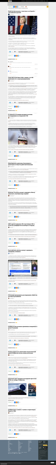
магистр (22, 178)
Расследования (30, 442)
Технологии (14, 76)
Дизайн (9, 446)
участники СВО (10, 236)
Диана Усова (11, 227)
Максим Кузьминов (15, 312)
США (32, 415)
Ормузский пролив (14, 427)
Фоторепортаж (29, 448)
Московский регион (17, 210)
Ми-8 (9, 312)
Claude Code (27, 100)
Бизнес (9, 442)
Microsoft (9, 100)
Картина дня (10, 76)
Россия (9, 178)
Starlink (12, 210)
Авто (8, 441)
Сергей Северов (12, 298)
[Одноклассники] (15, 7)
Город (8, 445)
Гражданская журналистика (14, 452)
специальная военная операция (18, 236)
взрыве (14, 145)
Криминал (19, 442)
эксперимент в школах (11, 281)
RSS (44, 442)
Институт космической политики (24, 210)
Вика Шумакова (12, 14)
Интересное (19, 452)
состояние (11, 149)
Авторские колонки (11, 453)
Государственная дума (27, 236)
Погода (19, 449)
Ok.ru (44, 441)
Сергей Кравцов (10, 280)
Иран (28, 419)
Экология (29, 449)
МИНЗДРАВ (31, 149)
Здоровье (9, 448)
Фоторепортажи (16, 453)
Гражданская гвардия (21, 312)
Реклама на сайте (40, 457)
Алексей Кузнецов (16, 149)
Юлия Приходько (12, 355)
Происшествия (15, 113)
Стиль (28, 446)
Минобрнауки (19, 178)
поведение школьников (27, 280)
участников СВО (10, 232)
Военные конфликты (15, 350)
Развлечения (25, 452)
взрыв (9, 149)
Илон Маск (9, 210)
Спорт (28, 445)
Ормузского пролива (34, 421)
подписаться (45, 445)
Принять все (52, 462)
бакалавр (24, 178)
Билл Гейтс (20, 100)
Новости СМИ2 (10, 108)
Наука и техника (20, 446)
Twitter (40, 442)
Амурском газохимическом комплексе (28, 145)
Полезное (22, 452)
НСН (18, 198)
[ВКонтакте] (14, 7)
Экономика (29, 450)
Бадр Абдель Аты (19, 427)
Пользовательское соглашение (4, 463)
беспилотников (29, 359)
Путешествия (29, 441)
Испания (11, 312)
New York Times (24, 86)
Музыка (19, 445)
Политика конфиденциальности (42, 455)
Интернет (9, 450)
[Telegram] (17, 7)
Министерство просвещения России (18, 280)
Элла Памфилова (32, 236)
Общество (19, 448)
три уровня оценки (33, 280)
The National (18, 417)
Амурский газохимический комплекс (24, 149)
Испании (25, 307)
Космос (14, 191)
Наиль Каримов (11, 253)
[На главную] (10, 1)
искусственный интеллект (15, 100)
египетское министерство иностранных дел (28, 427)
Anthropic (25, 89)
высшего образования (25, 169)
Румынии (29, 336)
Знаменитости (9, 449)
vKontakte (41, 441)
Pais (15, 302)
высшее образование (13, 178)
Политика (16, 191)
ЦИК (13, 236)
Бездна (20, 453)
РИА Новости (12, 46)
